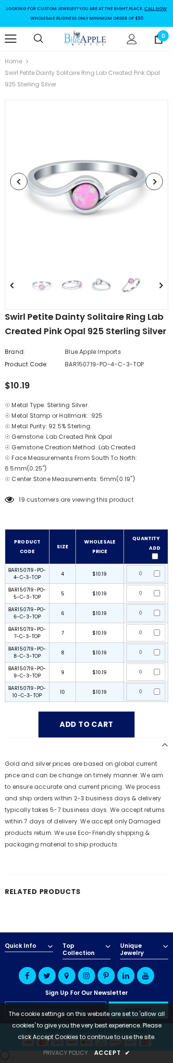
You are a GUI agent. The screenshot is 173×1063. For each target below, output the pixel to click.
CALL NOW (155, 9)
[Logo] (85, 39)
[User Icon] (132, 39)
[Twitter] (47, 975)
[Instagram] (86, 975)
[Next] (154, 181)
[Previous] (18, 181)
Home (13, 61)
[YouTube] (145, 975)
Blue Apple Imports (93, 352)
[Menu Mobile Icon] (10, 39)
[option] (86, 181)
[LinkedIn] (126, 975)
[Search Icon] (48, 39)
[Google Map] (66, 975)
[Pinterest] (106, 975)
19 (22, 499)
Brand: (15, 352)
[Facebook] (27, 975)
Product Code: (26, 364)
